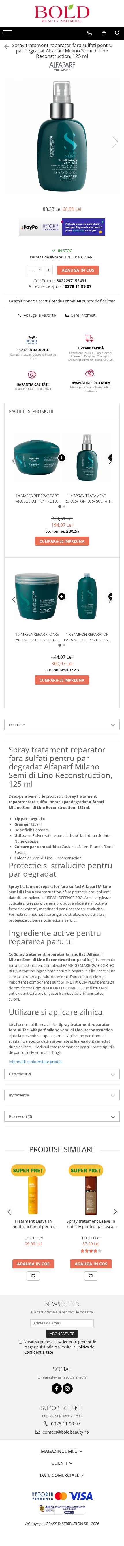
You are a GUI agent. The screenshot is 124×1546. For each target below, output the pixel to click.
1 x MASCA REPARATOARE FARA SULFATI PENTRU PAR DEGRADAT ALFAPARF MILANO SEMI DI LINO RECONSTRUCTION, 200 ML (37, 498)
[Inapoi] (4, 47)
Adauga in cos (78, 270)
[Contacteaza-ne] (89, 33)
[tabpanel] (62, 136)
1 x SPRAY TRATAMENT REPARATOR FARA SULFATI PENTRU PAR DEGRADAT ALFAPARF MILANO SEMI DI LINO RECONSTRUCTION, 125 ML (87, 498)
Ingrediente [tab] (19, 1095)
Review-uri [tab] (20, 1116)
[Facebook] (57, 1388)
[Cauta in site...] (117, 33)
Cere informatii (83, 315)
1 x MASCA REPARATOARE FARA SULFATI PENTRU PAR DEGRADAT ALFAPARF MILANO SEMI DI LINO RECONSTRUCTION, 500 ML (37, 637)
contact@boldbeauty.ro (65, 1432)
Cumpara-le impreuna (62, 541)
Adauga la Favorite (39, 315)
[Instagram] (68, 1388)
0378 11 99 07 (65, 1423)
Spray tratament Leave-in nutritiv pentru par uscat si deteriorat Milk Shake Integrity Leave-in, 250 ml (91, 1223)
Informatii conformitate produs (35, 1061)
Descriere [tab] (17, 724)
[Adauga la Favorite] (33, 1276)
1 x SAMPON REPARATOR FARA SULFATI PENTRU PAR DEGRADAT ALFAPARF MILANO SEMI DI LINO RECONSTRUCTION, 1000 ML (87, 637)
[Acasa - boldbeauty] (62, 13)
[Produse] (8, 34)
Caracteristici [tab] (20, 1074)
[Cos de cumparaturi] (104, 33)
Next (115, 142)
